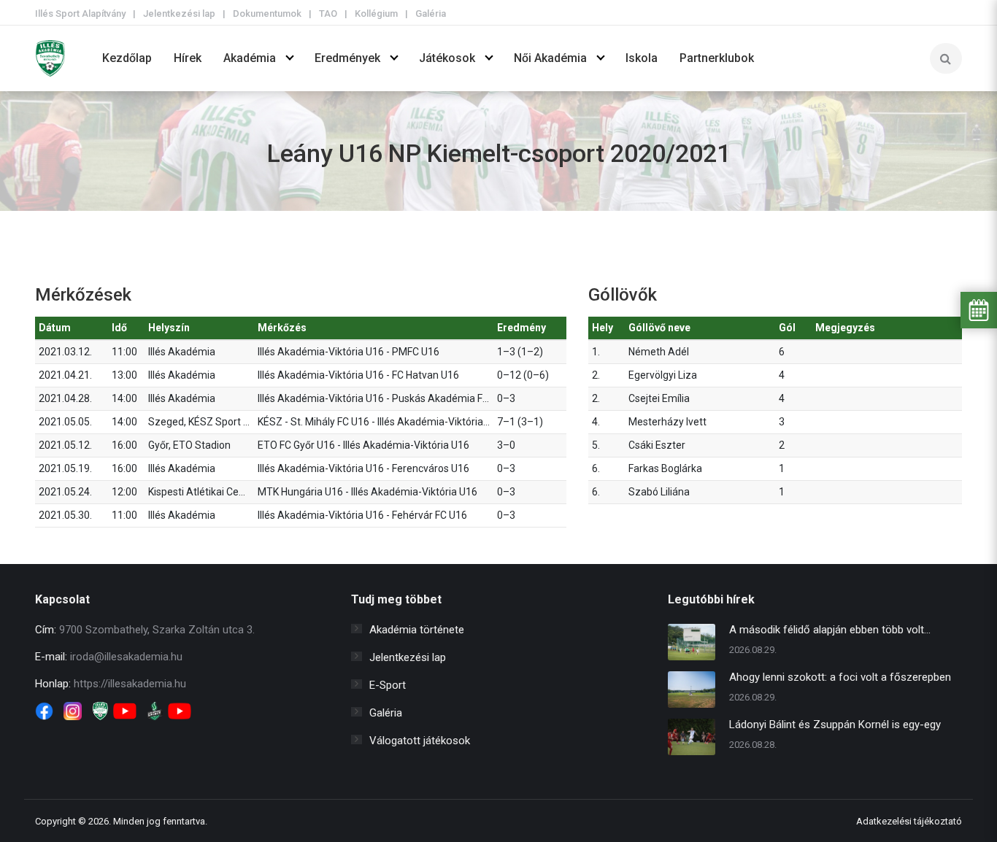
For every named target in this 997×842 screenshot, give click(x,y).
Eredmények (347, 58)
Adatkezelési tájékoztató (909, 821)
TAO (328, 13)
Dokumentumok (267, 13)
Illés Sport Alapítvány (80, 13)
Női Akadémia (550, 58)
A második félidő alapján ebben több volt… (830, 629)
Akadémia (249, 58)
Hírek (187, 58)
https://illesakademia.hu (130, 683)
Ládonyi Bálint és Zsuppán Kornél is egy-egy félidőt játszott (835, 726)
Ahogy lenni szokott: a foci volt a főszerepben (840, 677)
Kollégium (376, 13)
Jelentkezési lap (179, 13)
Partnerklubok (717, 58)
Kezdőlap (127, 58)
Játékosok (447, 58)
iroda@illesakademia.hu (126, 656)
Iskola (641, 58)
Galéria (430, 13)
